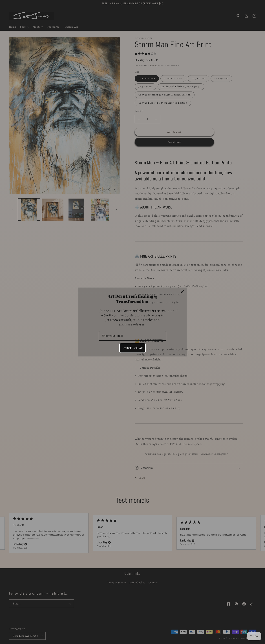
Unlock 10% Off (132, 347)
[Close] (182, 292)
